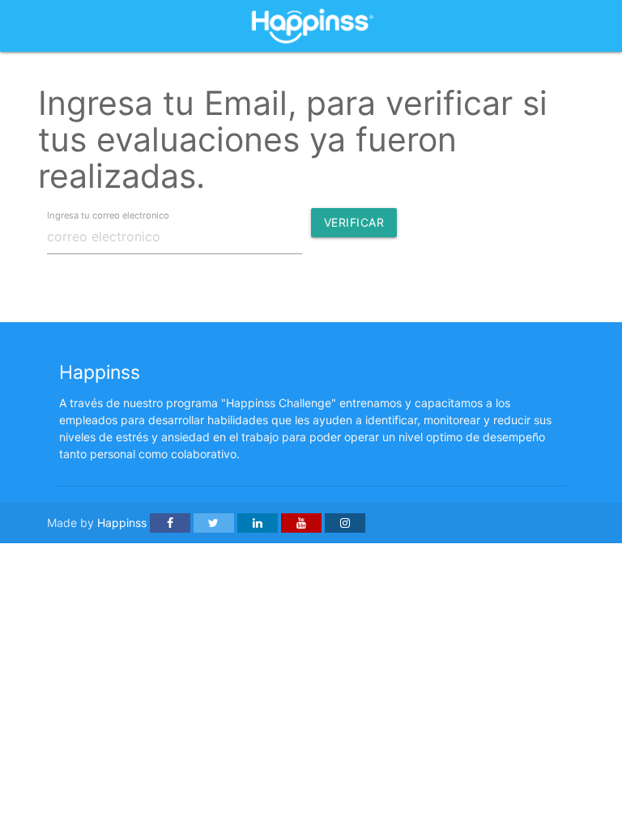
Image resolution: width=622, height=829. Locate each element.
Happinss (122, 522)
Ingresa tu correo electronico (107, 214)
